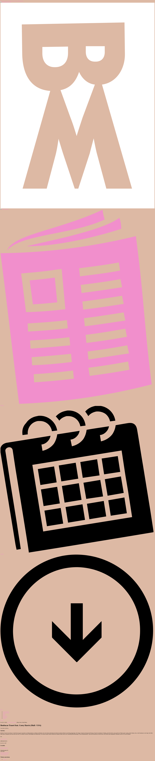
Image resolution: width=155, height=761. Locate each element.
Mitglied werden (6, 712)
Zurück (1, 720)
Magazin (2, 405)
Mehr (1, 709)
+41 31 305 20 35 (3, 754)
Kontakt (4, 718)
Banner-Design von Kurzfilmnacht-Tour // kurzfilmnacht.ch (11, 1)
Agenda (2, 554)
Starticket (4, 759)
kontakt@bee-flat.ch (4, 753)
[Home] (5, 2)
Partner (4, 713)
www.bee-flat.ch (3, 739)
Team (4, 715)
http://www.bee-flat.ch (4, 752)
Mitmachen (5, 716)
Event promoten (6, 711)
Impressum (5, 717)
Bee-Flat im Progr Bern (11, 722)
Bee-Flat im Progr (4, 748)
